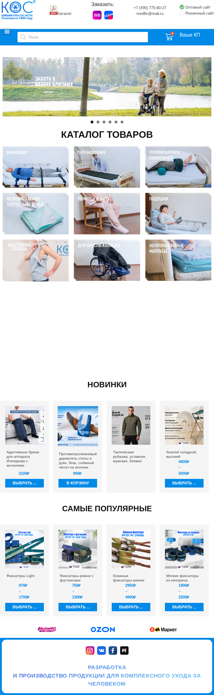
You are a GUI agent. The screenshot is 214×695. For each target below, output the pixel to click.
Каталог (64, 13)
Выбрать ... (25, 483)
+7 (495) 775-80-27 (150, 7)
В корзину (78, 483)
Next (205, 85)
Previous (9, 85)
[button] (7, 31)
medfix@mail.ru (149, 13)
